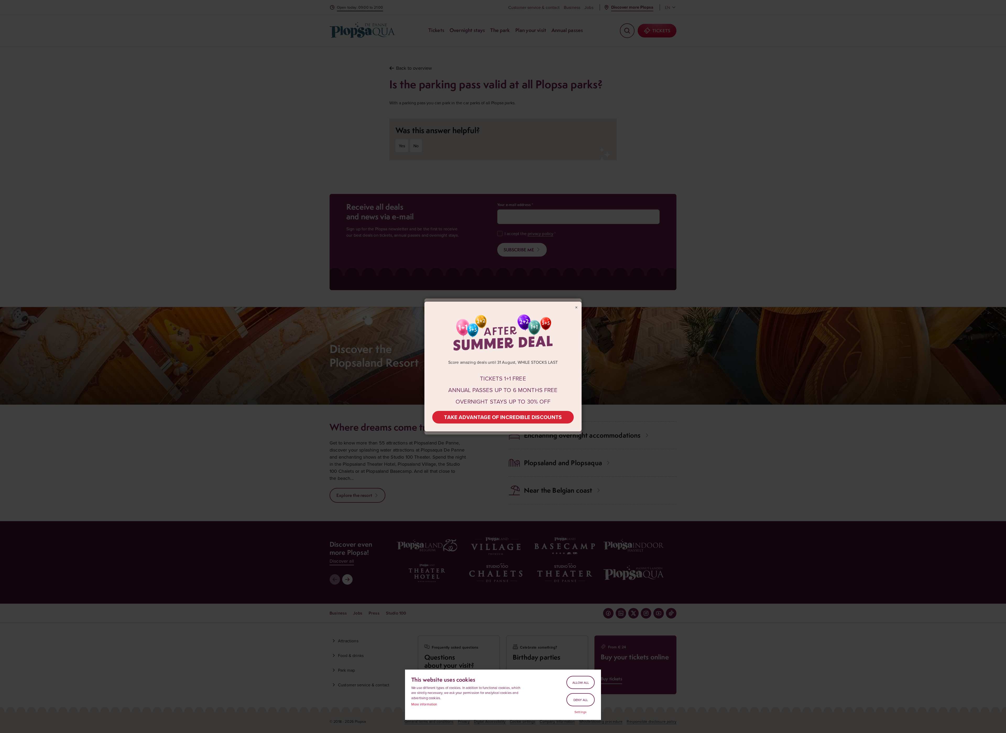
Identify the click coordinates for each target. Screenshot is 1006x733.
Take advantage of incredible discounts (503, 417)
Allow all (580, 682)
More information (424, 704)
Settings (581, 712)
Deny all (580, 700)
